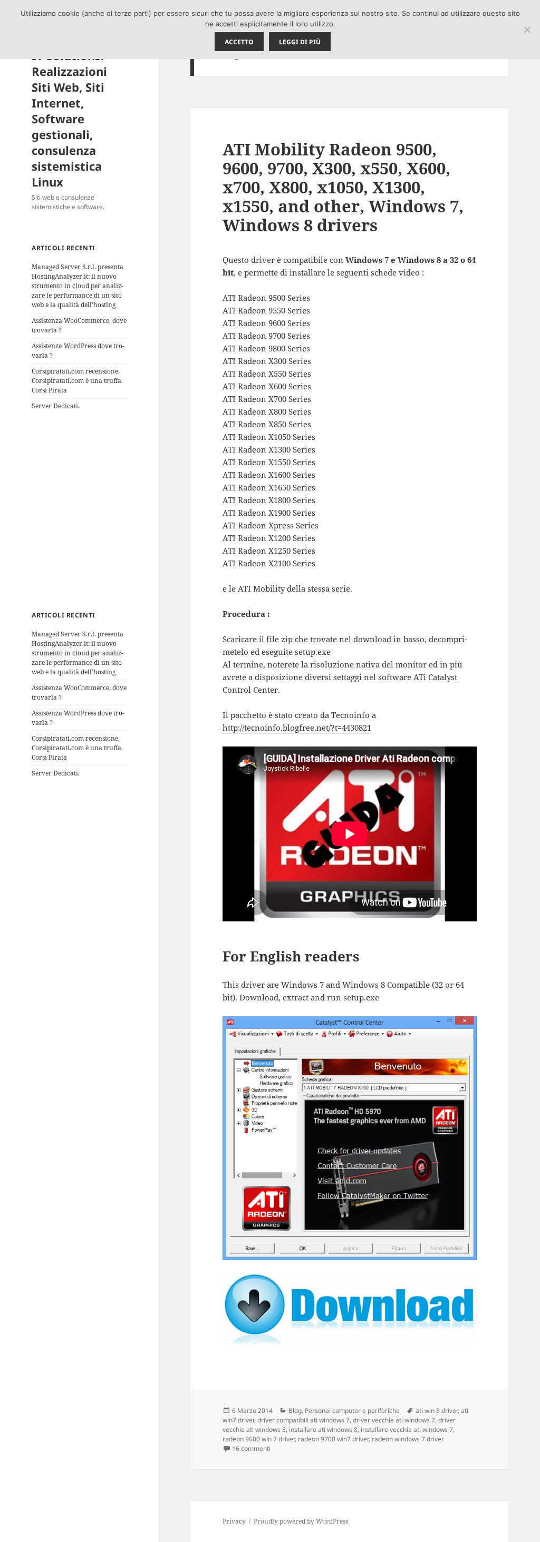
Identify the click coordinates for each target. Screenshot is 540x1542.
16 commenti (251, 1448)
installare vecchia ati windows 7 (407, 1429)
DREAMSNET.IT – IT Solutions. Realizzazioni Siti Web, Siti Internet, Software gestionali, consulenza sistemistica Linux (79, 111)
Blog (295, 1410)
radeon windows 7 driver (408, 1439)
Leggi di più (300, 41)
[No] (527, 29)
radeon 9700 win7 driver (333, 1439)
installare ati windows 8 (323, 1429)
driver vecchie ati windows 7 (394, 1420)
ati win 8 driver (437, 1410)
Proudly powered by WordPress (301, 1521)
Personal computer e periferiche (352, 1410)
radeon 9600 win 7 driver (259, 1439)
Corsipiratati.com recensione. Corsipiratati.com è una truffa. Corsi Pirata (77, 381)
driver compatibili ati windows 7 (303, 1420)
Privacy (234, 1521)
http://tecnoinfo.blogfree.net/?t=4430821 (297, 727)
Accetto (239, 41)
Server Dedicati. (56, 405)
